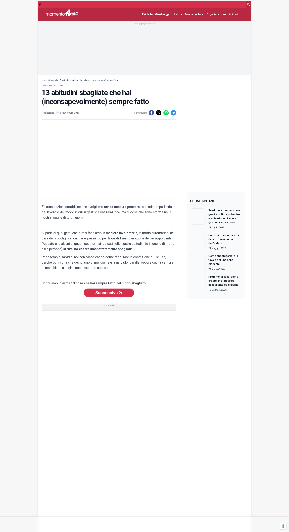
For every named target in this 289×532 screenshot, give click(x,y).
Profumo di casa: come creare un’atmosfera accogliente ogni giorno (223, 280)
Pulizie (178, 14)
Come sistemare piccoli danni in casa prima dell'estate (223, 239)
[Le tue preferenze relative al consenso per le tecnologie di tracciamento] (283, 526)
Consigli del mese (53, 85)
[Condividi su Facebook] (151, 112)
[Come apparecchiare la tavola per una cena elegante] (198, 262)
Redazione (48, 112)
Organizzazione (216, 14)
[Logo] (61, 12)
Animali (233, 14)
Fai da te (147, 14)
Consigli (53, 80)
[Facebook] (39, 4)
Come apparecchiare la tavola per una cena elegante (223, 260)
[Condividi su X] (158, 112)
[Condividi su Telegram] (173, 112)
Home (44, 80)
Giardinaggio (163, 14)
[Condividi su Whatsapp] (166, 112)
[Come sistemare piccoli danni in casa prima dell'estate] (198, 241)
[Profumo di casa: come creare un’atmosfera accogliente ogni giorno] (198, 283)
